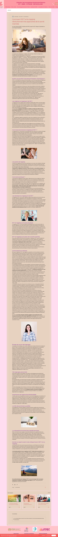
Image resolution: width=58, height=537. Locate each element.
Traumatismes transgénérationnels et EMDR (28, 504)
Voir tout (49, 492)
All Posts (9, 10)
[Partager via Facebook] (12, 484)
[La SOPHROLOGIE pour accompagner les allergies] (14, 498)
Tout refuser (48, 535)
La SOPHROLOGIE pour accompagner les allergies (13, 504)
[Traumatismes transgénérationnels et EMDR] (29, 498)
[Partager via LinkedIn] (14, 484)
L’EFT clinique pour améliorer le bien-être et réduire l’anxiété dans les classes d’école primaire (43, 504)
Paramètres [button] (43, 535)
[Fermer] (56, 535)
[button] (14, 6)
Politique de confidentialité (12, 535)
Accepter (53, 535)
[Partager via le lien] (17, 484)
